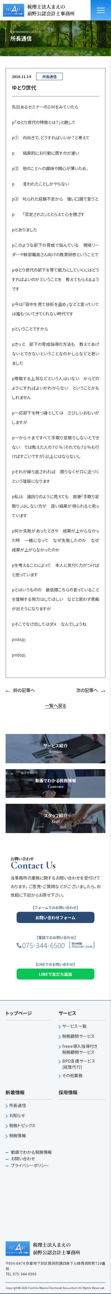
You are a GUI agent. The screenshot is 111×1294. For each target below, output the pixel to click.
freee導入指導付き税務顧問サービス (80, 1049)
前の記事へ (24, 690)
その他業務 (72, 1075)
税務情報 (17, 1135)
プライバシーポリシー (29, 1165)
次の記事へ (87, 690)
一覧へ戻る (55, 706)
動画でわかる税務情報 (31, 1152)
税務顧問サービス (78, 1036)
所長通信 (17, 1105)
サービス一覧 (74, 1026)
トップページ (19, 1013)
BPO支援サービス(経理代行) (79, 1064)
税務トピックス (22, 1125)
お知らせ (17, 1115)
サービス (67, 1013)
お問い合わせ (22, 1158)
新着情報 (15, 1092)
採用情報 (68, 1092)
